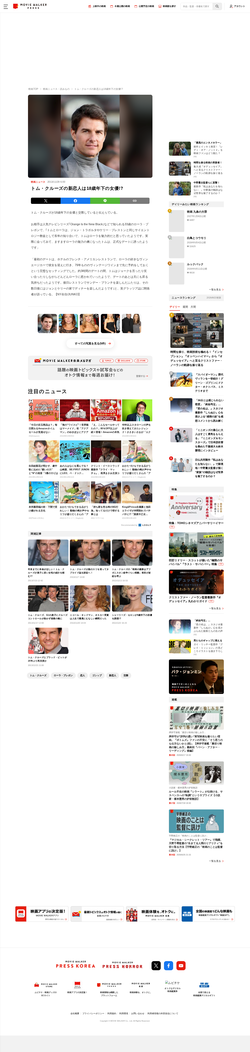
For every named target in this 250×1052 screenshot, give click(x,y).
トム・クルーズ (38, 675)
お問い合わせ (137, 1013)
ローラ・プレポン (63, 675)
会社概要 (74, 1013)
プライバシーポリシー (93, 1013)
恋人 (82, 675)
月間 (193, 306)
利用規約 (111, 1013)
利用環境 (123, 1013)
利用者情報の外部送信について (163, 1013)
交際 (126, 675)
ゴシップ (97, 675)
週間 (185, 306)
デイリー (174, 306)
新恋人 (112, 675)
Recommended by (129, 525)
